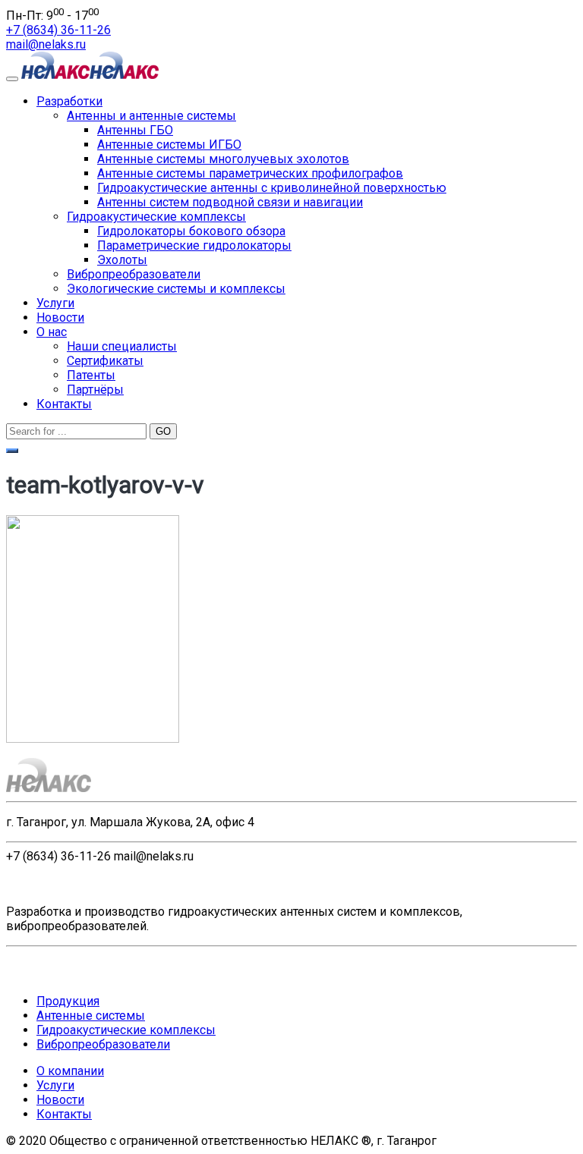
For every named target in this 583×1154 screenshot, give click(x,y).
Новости (60, 317)
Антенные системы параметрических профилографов (250, 173)
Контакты (64, 404)
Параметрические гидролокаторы (194, 245)
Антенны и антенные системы (151, 115)
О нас (51, 332)
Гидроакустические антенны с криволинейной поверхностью (271, 188)
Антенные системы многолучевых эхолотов (223, 159)
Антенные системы (90, 1015)
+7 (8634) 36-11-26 (58, 30)
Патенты (91, 375)
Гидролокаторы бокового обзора (191, 231)
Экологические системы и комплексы (176, 288)
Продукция (67, 1001)
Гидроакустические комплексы (156, 216)
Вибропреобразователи (133, 274)
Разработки (69, 101)
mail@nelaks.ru (46, 44)
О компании (70, 1071)
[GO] (12, 450)
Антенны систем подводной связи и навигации (230, 202)
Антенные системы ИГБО (169, 144)
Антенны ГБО (135, 130)
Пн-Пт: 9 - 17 (52, 15)
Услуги (55, 303)
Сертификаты (105, 361)
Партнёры (95, 389)
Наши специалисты (122, 346)
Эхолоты (122, 260)
